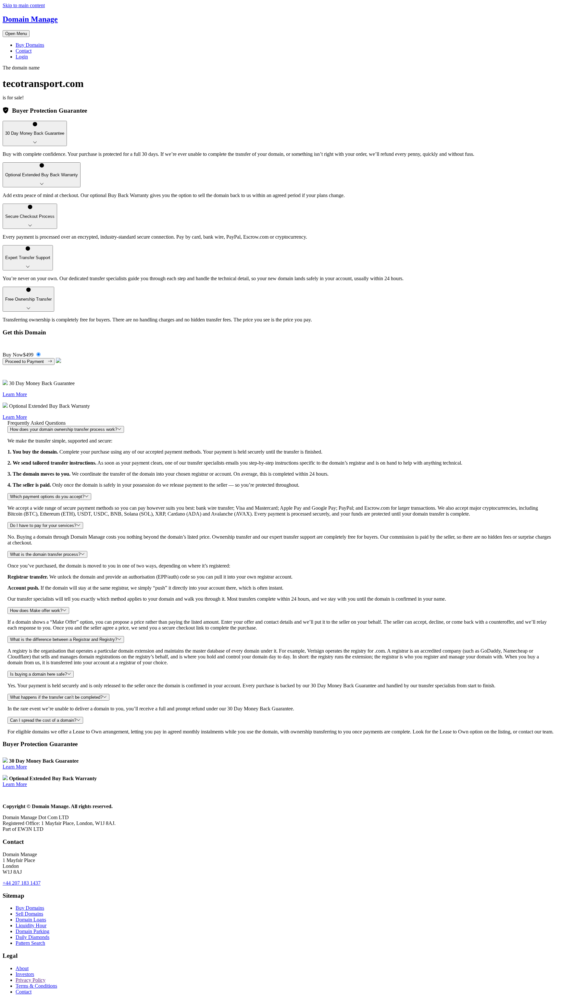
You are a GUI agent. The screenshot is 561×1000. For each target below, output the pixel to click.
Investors (25, 974)
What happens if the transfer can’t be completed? (56, 697)
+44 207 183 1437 (22, 883)
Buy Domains (30, 45)
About (22, 968)
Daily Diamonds (32, 937)
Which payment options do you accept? (47, 496)
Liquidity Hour (31, 925)
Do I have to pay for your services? (43, 525)
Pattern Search (30, 943)
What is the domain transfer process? (45, 554)
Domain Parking (32, 931)
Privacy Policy (30, 980)
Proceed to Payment (26, 361)
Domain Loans (31, 919)
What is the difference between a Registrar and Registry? (63, 639)
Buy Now (18, 354)
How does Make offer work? (36, 610)
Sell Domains (29, 914)
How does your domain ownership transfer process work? (63, 429)
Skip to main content (24, 5)
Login (22, 56)
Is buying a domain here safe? (38, 674)
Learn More (15, 394)
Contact (23, 51)
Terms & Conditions (36, 986)
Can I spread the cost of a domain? (43, 720)
